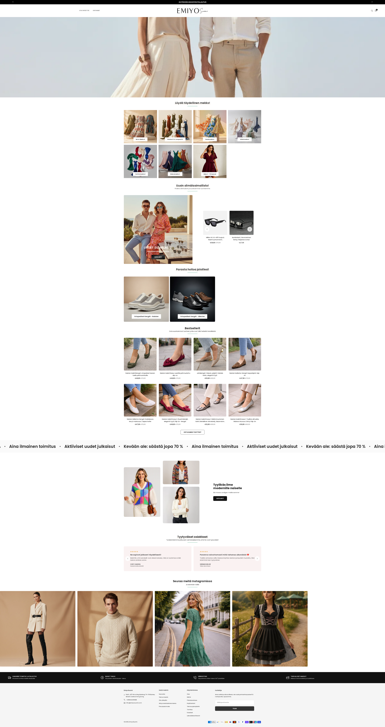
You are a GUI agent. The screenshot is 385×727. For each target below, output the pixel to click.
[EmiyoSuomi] (192, 10)
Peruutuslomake (164, 706)
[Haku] (372, 10)
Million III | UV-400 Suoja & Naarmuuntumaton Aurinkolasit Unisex (215, 238)
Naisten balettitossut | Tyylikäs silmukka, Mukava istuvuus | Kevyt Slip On (244, 420)
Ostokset (96, 10)
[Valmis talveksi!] (192, 629)
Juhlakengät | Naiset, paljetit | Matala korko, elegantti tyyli (210, 374)
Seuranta (162, 694)
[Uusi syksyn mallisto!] (37, 629)
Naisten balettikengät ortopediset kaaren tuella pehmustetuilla (140, 374)
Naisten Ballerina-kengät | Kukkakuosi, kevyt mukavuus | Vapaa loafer (140, 420)
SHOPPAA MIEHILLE (196, 57)
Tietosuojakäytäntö (193, 706)
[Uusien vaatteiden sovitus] (115, 629)
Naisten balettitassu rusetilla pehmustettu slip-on (175, 374)
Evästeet (190, 713)
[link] (192, 2)
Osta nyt (220, 498)
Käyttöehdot (191, 703)
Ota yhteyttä (84, 10)
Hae (188, 694)
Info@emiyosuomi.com (134, 703)
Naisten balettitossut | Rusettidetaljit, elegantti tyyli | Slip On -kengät (175, 420)
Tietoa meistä (163, 697)
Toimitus (189, 710)
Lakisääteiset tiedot (193, 716)
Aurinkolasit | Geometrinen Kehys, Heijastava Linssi (241, 238)
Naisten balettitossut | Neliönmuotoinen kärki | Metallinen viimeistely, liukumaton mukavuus (210, 420)
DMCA (189, 697)
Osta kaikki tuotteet (192, 432)
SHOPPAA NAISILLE (180, 57)
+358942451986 (131, 700)
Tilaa (235, 709)
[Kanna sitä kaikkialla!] (270, 629)
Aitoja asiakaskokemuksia (167, 703)
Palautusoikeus (192, 700)
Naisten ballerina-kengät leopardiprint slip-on (244, 374)
